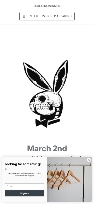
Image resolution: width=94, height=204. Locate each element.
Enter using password (47, 16)
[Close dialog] (89, 160)
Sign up (24, 193)
